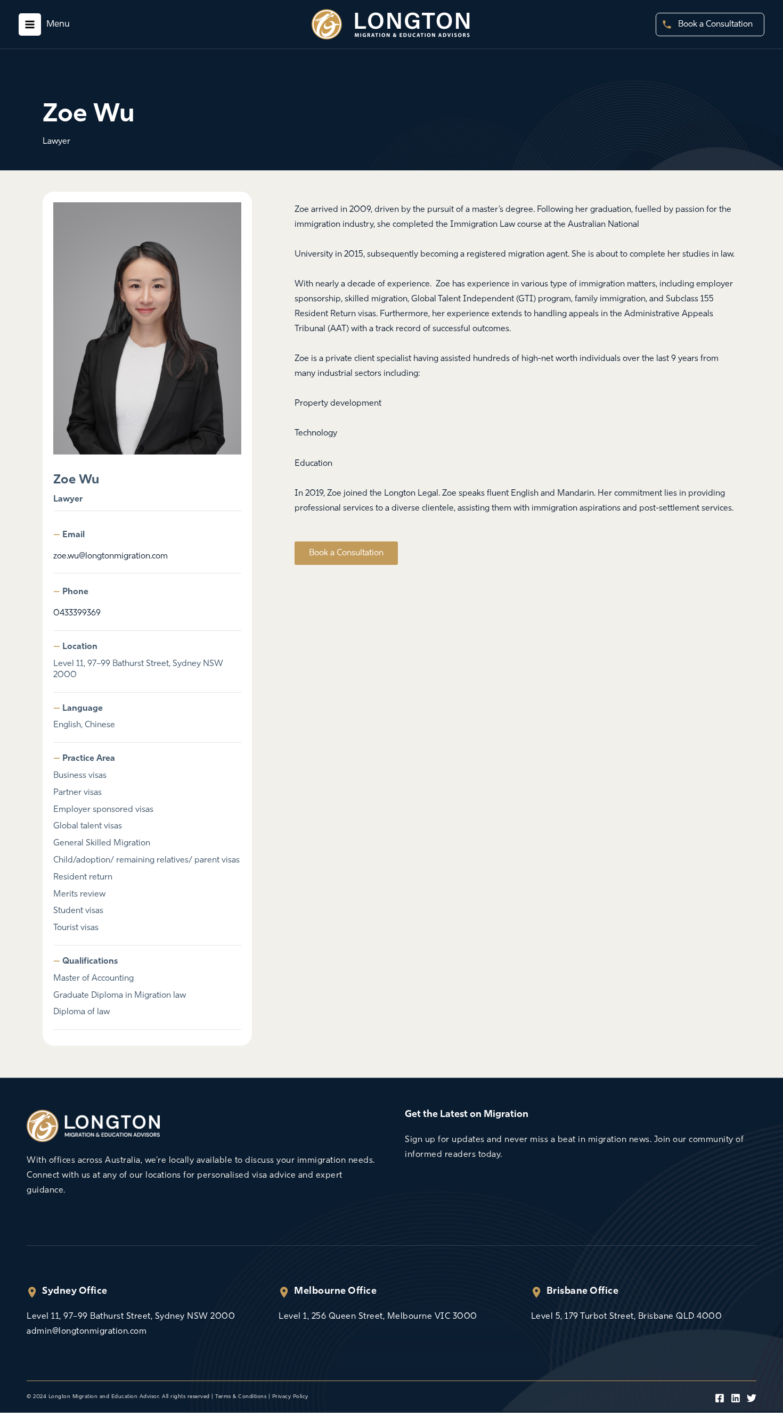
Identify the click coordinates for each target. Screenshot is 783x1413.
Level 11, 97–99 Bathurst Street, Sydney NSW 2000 (131, 1316)
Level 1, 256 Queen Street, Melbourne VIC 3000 (378, 1316)
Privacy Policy (290, 1397)
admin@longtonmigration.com (86, 1331)
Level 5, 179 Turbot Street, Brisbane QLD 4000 (626, 1316)
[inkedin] (735, 1398)
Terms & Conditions (240, 1397)
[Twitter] (751, 1398)
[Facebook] (719, 1398)
